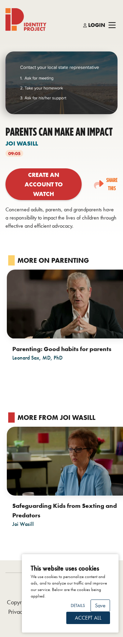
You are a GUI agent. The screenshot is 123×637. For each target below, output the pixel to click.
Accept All (88, 617)
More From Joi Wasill (56, 417)
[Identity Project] (25, 19)
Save (100, 605)
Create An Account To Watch (44, 184)
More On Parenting (53, 260)
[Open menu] (112, 25)
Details (78, 605)
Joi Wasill (21, 143)
